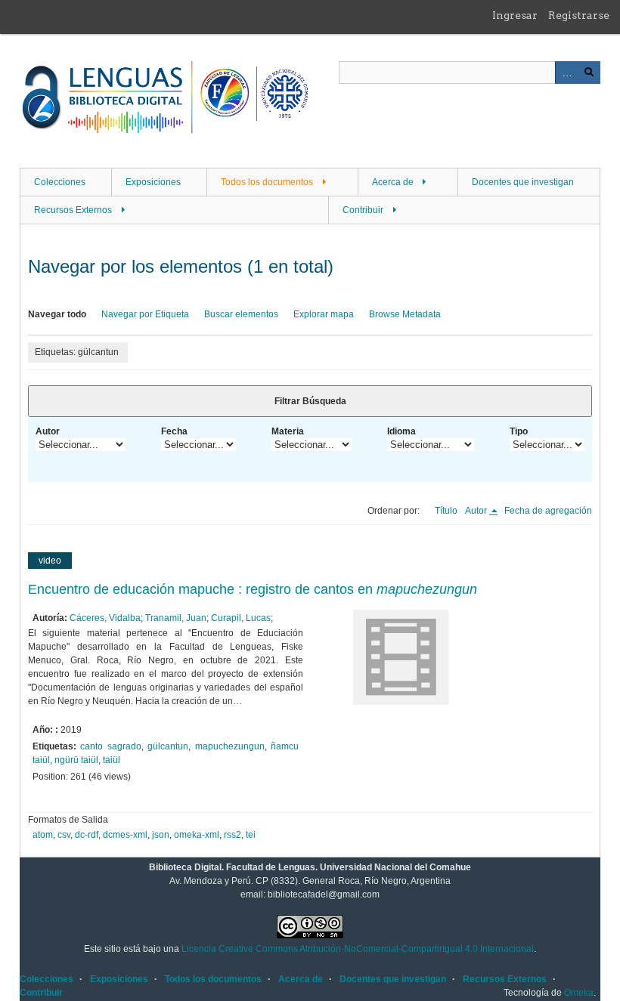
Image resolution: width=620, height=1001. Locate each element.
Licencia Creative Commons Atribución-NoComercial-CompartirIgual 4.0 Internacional (357, 949)
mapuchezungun (230, 746)
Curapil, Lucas (241, 618)
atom (43, 835)
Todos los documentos (267, 182)
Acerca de (393, 182)
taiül (111, 760)
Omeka (579, 992)
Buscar (589, 72)
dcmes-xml (125, 835)
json (160, 835)
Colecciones (59, 182)
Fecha (174, 431)
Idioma (401, 431)
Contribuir (363, 210)
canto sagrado (110, 746)
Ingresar (515, 15)
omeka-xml (196, 835)
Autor (48, 431)
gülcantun (167, 746)
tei (251, 835)
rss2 (232, 835)
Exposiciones (153, 182)
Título (446, 510)
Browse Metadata (405, 314)
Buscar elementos (241, 314)
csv (63, 835)
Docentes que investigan (523, 182)
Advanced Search (566, 72)
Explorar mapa (323, 314)
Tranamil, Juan (175, 618)
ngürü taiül (76, 760)
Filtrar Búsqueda (310, 401)
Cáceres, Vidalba (105, 618)
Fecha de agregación (548, 510)
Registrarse (578, 15)
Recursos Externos (73, 210)
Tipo (519, 431)
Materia (287, 431)
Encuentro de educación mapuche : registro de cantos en (252, 589)
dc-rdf (86, 835)
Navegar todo (57, 314)
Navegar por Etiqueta (145, 314)
